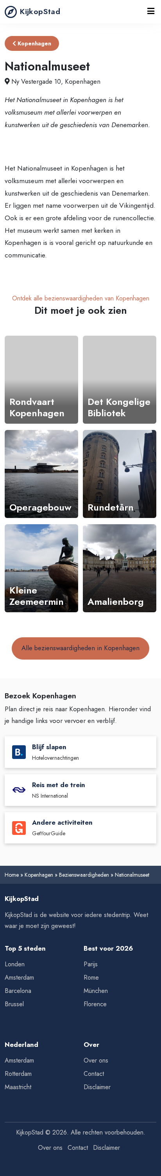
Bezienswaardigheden (84, 875)
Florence (95, 1004)
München (96, 990)
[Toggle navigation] (150, 11)
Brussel (14, 1004)
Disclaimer (97, 1086)
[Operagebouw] (41, 474)
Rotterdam (18, 1073)
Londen (15, 964)
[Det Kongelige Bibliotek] (119, 380)
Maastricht (18, 1086)
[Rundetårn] (119, 474)
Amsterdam (19, 977)
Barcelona (18, 990)
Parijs (91, 964)
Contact (94, 1073)
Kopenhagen (33, 43)
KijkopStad (40, 11)
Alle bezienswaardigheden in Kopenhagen (80, 648)
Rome (91, 977)
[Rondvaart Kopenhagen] (41, 380)
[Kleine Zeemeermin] (41, 568)
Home (12, 875)
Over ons (96, 1060)
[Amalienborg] (119, 568)
